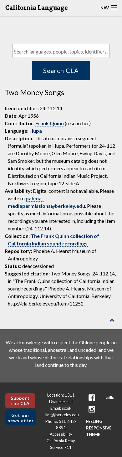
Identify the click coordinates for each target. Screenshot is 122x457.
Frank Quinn (49, 123)
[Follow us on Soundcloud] (109, 397)
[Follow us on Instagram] (91, 409)
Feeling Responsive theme (98, 428)
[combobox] (61, 51)
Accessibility (61, 434)
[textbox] (62, 51)
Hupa (35, 131)
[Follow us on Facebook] (91, 397)
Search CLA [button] (61, 70)
